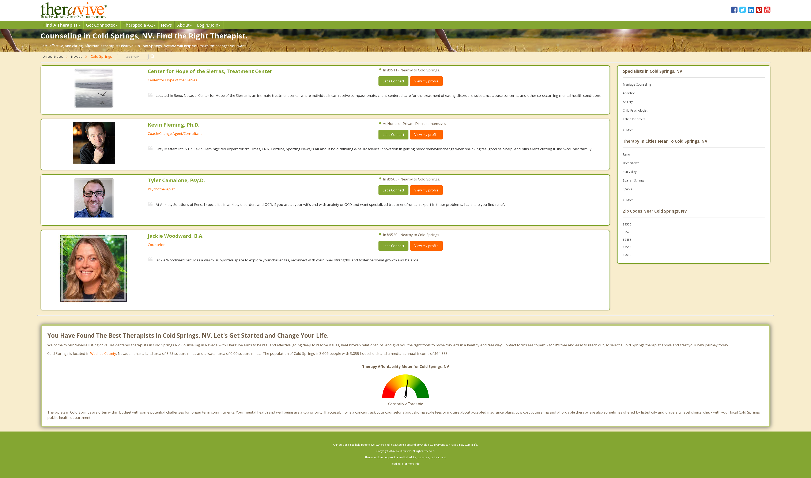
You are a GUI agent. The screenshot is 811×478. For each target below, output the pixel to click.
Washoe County (103, 353)
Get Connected (101, 25)
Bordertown (631, 163)
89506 (627, 224)
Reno (626, 154)
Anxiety (628, 102)
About (183, 25)
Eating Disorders (634, 119)
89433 (627, 240)
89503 (627, 247)
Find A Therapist (61, 25)
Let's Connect (393, 81)
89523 (627, 232)
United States (53, 57)
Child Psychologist (635, 110)
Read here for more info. (405, 464)
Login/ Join (207, 25)
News (166, 25)
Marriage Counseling (637, 84)
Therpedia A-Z (138, 25)
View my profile (426, 81)
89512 (627, 255)
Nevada (76, 57)
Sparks (627, 189)
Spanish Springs (633, 180)
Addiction (629, 93)
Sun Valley (630, 172)
